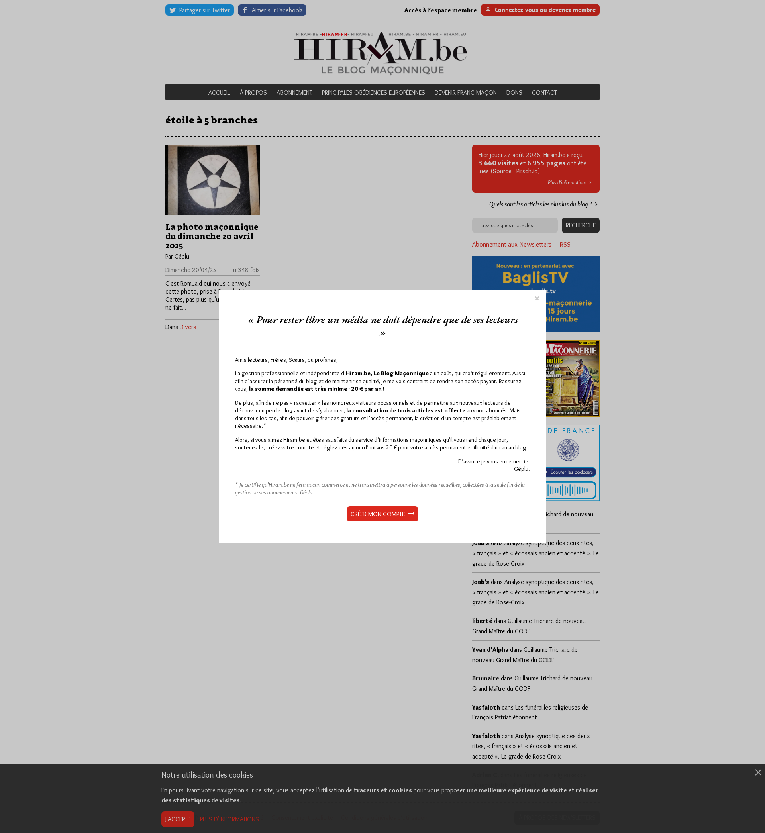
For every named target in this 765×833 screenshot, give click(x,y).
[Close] (537, 298)
